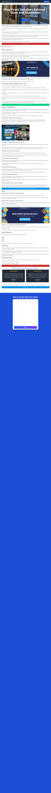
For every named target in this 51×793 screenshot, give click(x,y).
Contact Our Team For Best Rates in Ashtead (25, 188)
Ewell (11, 263)
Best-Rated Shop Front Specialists (25, 38)
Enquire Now (25, 290)
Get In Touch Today (25, 43)
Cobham (17, 263)
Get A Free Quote (25, 287)
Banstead (14, 263)
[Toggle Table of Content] (12, 46)
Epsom (8, 263)
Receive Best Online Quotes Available (25, 104)
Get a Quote (25, 19)
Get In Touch (46, 1)
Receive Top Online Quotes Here (25, 265)
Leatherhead (4, 263)
